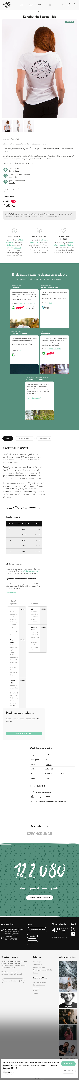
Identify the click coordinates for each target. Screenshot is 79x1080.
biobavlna (48, 764)
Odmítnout (68, 1071)
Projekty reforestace (39, 985)
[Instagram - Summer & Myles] (73, 929)
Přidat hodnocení (24, 733)
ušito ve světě (13, 177)
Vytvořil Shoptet (39, 1079)
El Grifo (35, 990)
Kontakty (32, 936)
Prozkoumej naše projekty (39, 898)
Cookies (35, 973)
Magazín (35, 993)
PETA (33, 303)
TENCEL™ (17, 247)
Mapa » (12, 705)
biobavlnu (10, 245)
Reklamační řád (37, 964)
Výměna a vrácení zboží (37, 929)
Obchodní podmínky (39, 967)
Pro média (36, 988)
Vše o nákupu (37, 962)
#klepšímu (71, 957)
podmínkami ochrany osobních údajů (11, 974)
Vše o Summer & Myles (39, 982)
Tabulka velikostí (23, 438)
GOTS (20, 303)
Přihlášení (32, 942)
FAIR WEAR (26, 303)
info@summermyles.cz (14, 929)
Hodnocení (43, 438)
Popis (7, 438)
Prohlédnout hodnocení (59, 937)
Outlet (48, 755)
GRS (50, 303)
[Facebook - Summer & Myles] (73, 934)
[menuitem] (21, 5)
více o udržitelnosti (14, 171)
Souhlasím (68, 1064)
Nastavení (7, 1072)
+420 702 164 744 (11, 937)
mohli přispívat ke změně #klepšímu (63, 243)
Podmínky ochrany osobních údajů (42, 970)
